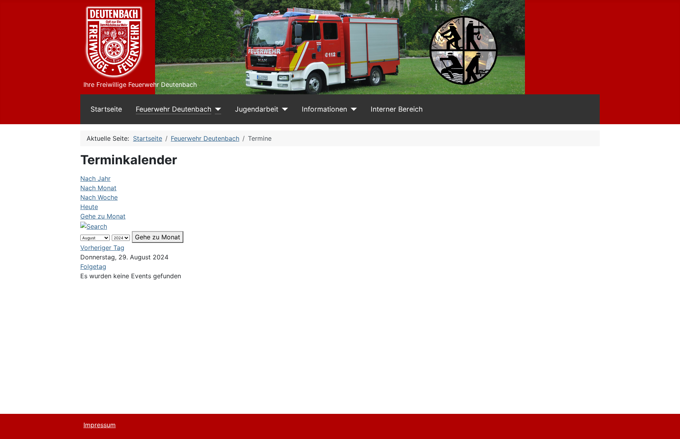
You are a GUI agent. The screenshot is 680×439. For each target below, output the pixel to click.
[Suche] (93, 226)
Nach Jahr (95, 178)
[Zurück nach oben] (666, 424)
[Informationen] (352, 109)
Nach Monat (98, 188)
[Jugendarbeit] (283, 109)
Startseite (106, 109)
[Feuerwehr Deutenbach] (216, 109)
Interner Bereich (397, 109)
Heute (89, 207)
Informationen (324, 109)
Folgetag (93, 266)
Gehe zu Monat (103, 216)
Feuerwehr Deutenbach (173, 109)
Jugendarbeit (256, 109)
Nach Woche (99, 197)
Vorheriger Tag (102, 248)
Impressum (99, 425)
